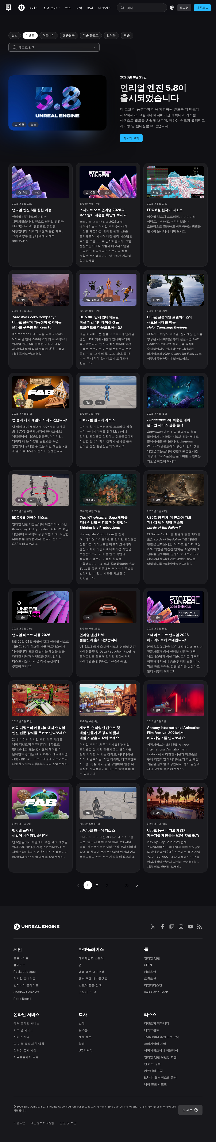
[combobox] (55, 47)
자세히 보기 (131, 138)
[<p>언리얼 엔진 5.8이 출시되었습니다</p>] (108, 108)
